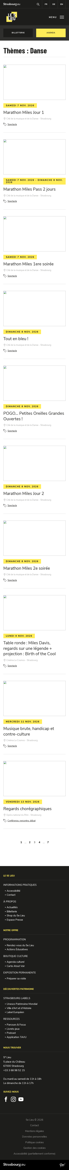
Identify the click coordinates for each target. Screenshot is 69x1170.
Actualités (12, 907)
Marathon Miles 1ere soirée (28, 264)
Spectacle (12, 124)
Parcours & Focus (16, 1024)
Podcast (11, 1033)
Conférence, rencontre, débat (22, 820)
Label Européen (15, 1012)
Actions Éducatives (17, 949)
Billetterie (12, 911)
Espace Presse (15, 919)
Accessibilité (13, 890)
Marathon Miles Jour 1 (23, 112)
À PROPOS (9, 901)
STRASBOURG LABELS (16, 998)
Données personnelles (34, 1136)
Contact (11, 895)
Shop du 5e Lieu (16, 915)
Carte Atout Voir (16, 966)
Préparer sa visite (16, 978)
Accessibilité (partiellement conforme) (34, 1153)
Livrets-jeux (13, 1029)
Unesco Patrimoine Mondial (22, 1004)
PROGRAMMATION (14, 939)
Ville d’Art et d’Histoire (19, 1008)
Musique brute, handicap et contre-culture (28, 731)
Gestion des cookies (34, 1148)
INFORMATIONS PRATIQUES (20, 885)
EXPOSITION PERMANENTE (19, 972)
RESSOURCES (11, 1019)
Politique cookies (34, 1142)
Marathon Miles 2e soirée (26, 568)
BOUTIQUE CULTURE (15, 956)
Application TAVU (16, 1037)
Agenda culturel (15, 962)
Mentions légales (34, 1131)
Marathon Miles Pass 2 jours (29, 189)
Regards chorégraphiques (27, 809)
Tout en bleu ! (15, 339)
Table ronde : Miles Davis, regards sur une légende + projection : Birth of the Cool (29, 648)
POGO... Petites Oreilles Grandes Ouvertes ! (33, 416)
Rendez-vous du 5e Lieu (20, 945)
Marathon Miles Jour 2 (23, 493)
